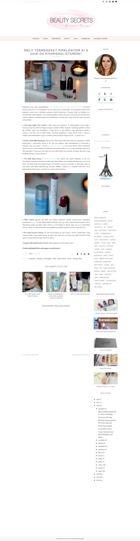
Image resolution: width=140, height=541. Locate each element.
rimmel (103, 271)
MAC (54, 259)
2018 (97, 399)
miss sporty (98, 265)
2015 (97, 474)
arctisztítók (31, 259)
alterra (112, 239)
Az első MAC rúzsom (105, 429)
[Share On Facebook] (81, 254)
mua (112, 265)
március (100, 465)
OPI (105, 227)
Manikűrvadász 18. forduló (106, 386)
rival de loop (111, 271)
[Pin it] (88, 254)
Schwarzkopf (105, 233)
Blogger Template (80, 538)
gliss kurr (98, 255)
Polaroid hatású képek (105, 426)
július (100, 452)
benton (102, 246)
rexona (96, 271)
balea (96, 246)
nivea (96, 268)
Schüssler (98, 236)
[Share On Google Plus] (84, 254)
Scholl (96, 233)
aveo (108, 243)
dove (103, 249)
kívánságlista (48, 259)
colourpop (39, 259)
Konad (110, 221)
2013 (97, 480)
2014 (97, 477)
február (100, 468)
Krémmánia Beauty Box (57, 146)
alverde (97, 243)
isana (105, 255)
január (100, 471)
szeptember (101, 446)
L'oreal (105, 224)
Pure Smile (103, 230)
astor (103, 243)
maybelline (107, 261)
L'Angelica (97, 224)
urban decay (107, 283)
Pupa (96, 230)
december (101, 409)
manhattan (98, 261)
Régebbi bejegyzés (80, 355)
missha (107, 265)
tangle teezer (99, 280)
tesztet (33, 222)
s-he (95, 274)
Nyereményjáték (106, 350)
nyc (101, 268)
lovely (111, 255)
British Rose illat (50, 159)
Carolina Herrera (100, 221)
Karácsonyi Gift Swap (105, 417)
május (100, 459)
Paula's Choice (62, 259)
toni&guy (97, 283)
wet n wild (98, 287)
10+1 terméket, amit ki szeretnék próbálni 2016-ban (66, 107)
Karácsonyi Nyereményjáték (106, 331)
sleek (96, 277)
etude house (98, 252)
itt (74, 135)
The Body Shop (77, 259)
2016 (97, 406)
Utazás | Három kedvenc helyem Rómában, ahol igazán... (105, 434)
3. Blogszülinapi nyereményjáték (105, 313)
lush (96, 258)
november (101, 440)
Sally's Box (112, 230)
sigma (101, 274)
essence (109, 249)
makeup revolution (106, 258)
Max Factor (98, 227)
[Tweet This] (77, 254)
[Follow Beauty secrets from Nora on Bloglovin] (106, 176)
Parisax (110, 227)
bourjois (110, 246)
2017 (97, 403)
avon (113, 243)
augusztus (101, 449)
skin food (108, 274)
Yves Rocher (104, 239)
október (100, 443)
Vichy (96, 239)
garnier (107, 252)
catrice (97, 249)
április (100, 462)
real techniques (109, 268)
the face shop (111, 280)
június (100, 456)
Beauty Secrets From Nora (65, 538)
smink (69, 259)
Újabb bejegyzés (31, 355)
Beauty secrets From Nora (102, 141)
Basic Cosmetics (100, 217)
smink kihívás (104, 277)
